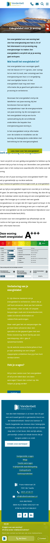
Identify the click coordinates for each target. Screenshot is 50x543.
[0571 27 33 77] (48, 25)
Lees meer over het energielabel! (25, 151)
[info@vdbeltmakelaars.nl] (48, 29)
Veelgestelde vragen (25, 456)
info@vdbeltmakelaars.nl (27, 496)
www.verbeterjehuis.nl (29, 347)
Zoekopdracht (25, 470)
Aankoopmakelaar (25, 473)
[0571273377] (32, 4)
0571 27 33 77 (27, 492)
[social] (19, 515)
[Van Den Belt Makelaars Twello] (15, 4)
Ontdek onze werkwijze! (17, 444)
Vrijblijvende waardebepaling (25, 466)
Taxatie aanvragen (25, 463)
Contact (14, 393)
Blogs (25, 459)
